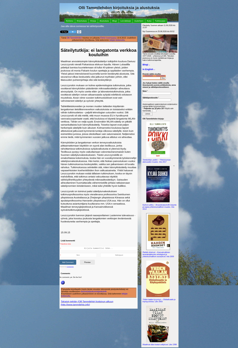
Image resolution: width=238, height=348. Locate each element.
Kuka (149, 21)
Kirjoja (93, 21)
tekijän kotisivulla (117, 40)
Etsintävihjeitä (149, 75)
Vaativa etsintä (160, 75)
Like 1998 (160, 344)
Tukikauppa (160, 21)
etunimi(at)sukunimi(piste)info (94, 291)
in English (149, 69)
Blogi (114, 21)
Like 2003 (159, 300)
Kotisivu (69, 21)
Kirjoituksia (82, 21)
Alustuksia (104, 21)
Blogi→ (146, 64)
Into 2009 (158, 254)
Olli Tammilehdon (74, 38)
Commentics (70, 266)
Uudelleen (138, 21)
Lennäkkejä (125, 21)
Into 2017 (157, 161)
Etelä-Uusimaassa (108, 38)
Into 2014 (159, 207)
